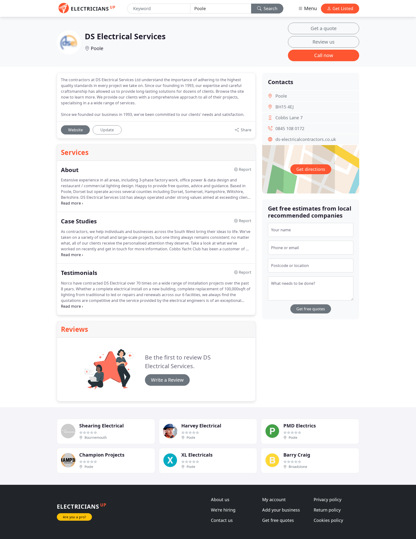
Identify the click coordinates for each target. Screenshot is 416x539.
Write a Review (167, 380)
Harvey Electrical (201, 425)
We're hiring (223, 510)
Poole (97, 48)
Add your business (281, 510)
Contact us (222, 520)
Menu (310, 8)
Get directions (310, 169)
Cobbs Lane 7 (289, 117)
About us (220, 499)
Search (269, 8)
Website (75, 130)
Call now (323, 55)
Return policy (327, 510)
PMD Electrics (299, 425)
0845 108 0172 (289, 128)
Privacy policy (327, 499)
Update (107, 130)
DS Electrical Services (125, 36)
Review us (323, 42)
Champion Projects (101, 455)
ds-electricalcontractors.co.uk (305, 139)
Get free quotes (310, 309)
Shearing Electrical (101, 425)
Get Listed (342, 8)
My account (274, 499)
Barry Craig (296, 455)
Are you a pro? (74, 517)
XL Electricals (197, 455)
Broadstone (298, 466)
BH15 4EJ (284, 107)
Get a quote (324, 28)
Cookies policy (328, 520)
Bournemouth (95, 437)
